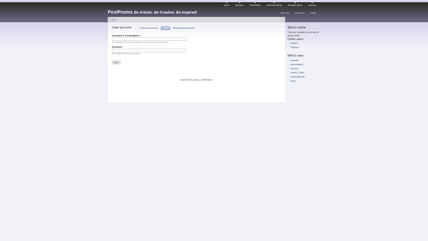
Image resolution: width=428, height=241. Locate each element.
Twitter (313, 13)
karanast (294, 60)
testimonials (207, 80)
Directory (239, 5)
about (183, 80)
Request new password (183, 28)
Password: (118, 47)
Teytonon (295, 47)
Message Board (295, 5)
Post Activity (255, 5)
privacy (197, 80)
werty (293, 81)
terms (189, 80)
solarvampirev (297, 64)
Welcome (285, 13)
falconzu (294, 68)
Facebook (299, 13)
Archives (312, 5)
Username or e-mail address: (126, 35)
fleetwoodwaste (298, 77)
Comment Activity (274, 5)
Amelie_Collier (297, 72)
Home (226, 5)
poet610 (294, 43)
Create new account (149, 28)
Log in (165, 28)
